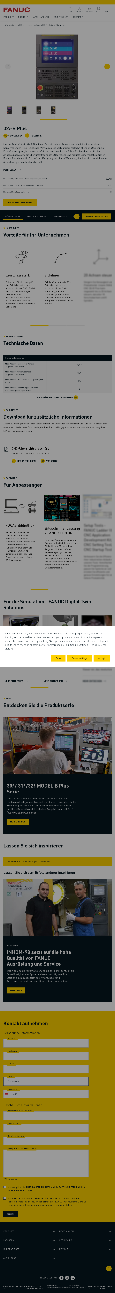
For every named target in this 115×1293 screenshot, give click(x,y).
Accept (101, 658)
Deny (58, 658)
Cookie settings (79, 658)
